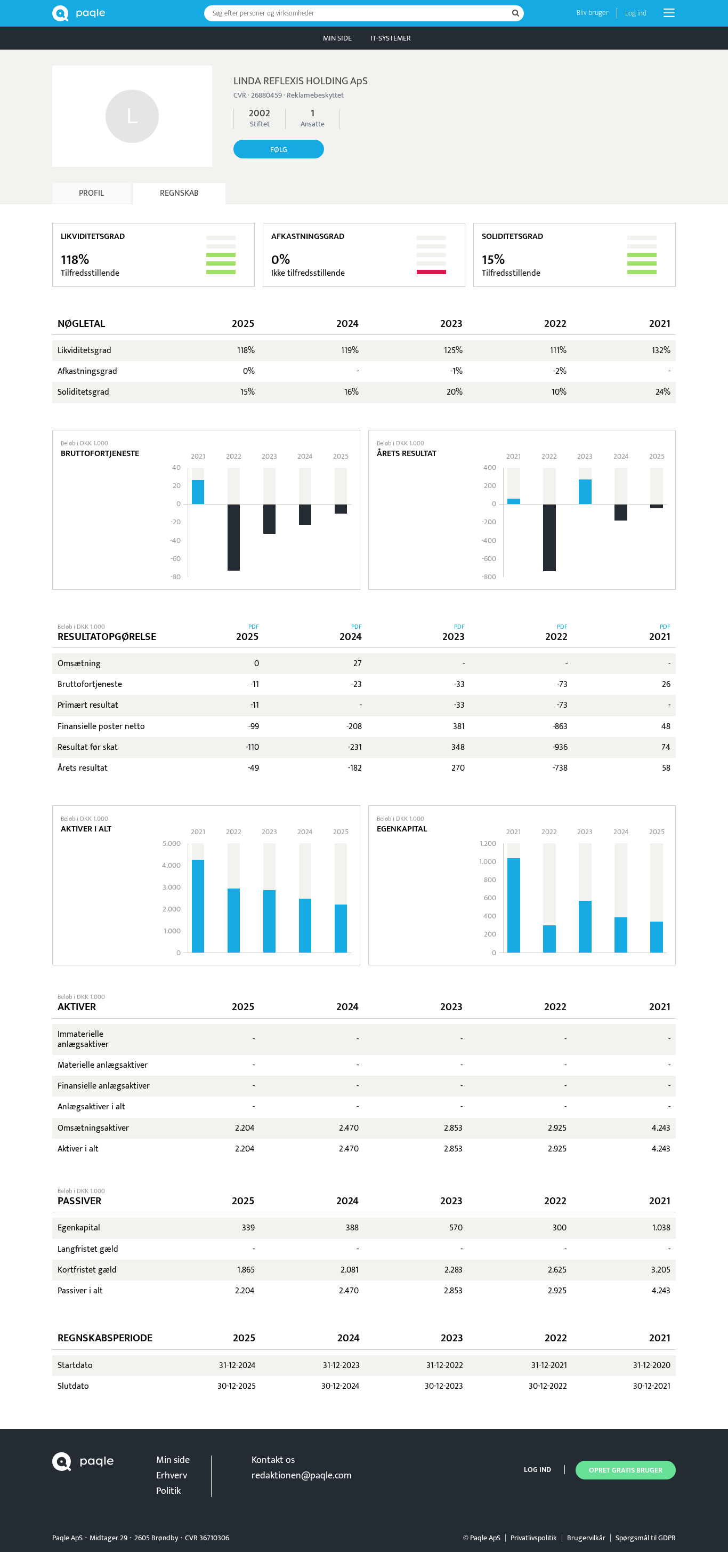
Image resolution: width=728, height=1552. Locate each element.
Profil (91, 193)
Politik (168, 1491)
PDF (253, 626)
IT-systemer (390, 38)
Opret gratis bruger (625, 1470)
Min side (337, 38)
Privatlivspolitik (534, 1538)
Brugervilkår (586, 1538)
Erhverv (171, 1476)
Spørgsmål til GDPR (646, 1538)
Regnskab (179, 193)
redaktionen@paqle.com (302, 1476)
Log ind (635, 13)
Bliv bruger (593, 12)
